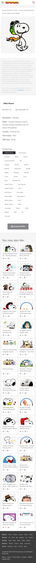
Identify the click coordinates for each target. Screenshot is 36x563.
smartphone (21, 196)
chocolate (20, 192)
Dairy (15, 546)
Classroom (27, 543)
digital (6, 172)
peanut (16, 164)
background (16, 180)
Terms (9, 557)
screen (16, 176)
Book (21, 543)
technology (22, 153)
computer (8, 208)
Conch (31, 534)
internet (26, 172)
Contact (24, 557)
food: (4, 546)
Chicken (30, 537)
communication (9, 160)
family (23, 540)
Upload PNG (6, 559)
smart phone (9, 184)
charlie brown (9, 153)
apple (16, 157)
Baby (14, 540)
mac (15, 212)
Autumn (15, 534)
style (19, 204)
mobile (28, 168)
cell (19, 188)
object (7, 212)
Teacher (16, 543)
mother (28, 540)
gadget (7, 164)
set (21, 160)
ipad (6, 180)
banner (7, 168)
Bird (17, 537)
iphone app (8, 196)
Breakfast (10, 546)
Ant (9, 537)
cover (6, 176)
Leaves (21, 534)
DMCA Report (9, 103)
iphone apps (8, 200)
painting (16, 172)
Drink (25, 546)
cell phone (8, 192)
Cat (26, 537)
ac (22, 212)
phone (26, 157)
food (25, 176)
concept (7, 216)
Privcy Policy (16, 557)
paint (19, 200)
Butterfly (21, 537)
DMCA (30, 557)
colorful (7, 157)
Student (11, 543)
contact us (20, 90)
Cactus (26, 534)
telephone (17, 168)
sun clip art (22, 184)
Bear (13, 537)
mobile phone (9, 188)
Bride (18, 540)
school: (4, 543)
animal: (4, 537)
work (26, 208)
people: (4, 540)
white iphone (9, 204)
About (4, 557)
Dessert (20, 546)
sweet (18, 208)
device (26, 164)
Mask (10, 540)
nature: (4, 534)
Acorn (10, 534)
